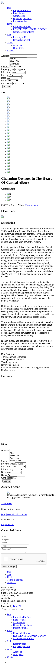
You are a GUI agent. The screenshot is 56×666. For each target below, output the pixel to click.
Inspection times (20, 21)
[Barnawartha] (18, 66)
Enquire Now (7, 524)
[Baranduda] (18, 64)
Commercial (19, 16)
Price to (4, 75)
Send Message (8, 566)
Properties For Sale (22, 10)
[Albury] (18, 59)
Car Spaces (6, 83)
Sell (9, 34)
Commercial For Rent (23, 32)
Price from (6, 72)
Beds (3, 78)
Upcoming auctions (22, 18)
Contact (10, 50)
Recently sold (19, 37)
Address (5, 56)
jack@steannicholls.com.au (14, 514)
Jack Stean (6, 503)
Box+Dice (18, 606)
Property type (7, 69)
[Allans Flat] (18, 61)
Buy (9, 8)
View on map (31, 205)
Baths (4, 80)
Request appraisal (21, 40)
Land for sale (19, 13)
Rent (9, 24)
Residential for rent (22, 26)
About (10, 42)
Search (7, 86)
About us (17, 45)
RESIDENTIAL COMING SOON (30, 29)
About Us (11, 582)
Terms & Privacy (15, 579)
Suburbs (5, 66)
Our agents (18, 48)
